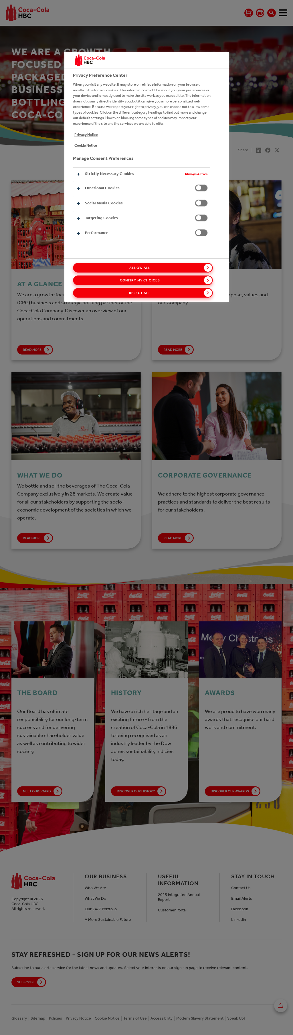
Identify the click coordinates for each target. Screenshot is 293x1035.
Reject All (140, 293)
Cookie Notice (85, 145)
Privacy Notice (86, 134)
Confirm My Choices (140, 280)
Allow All (140, 268)
